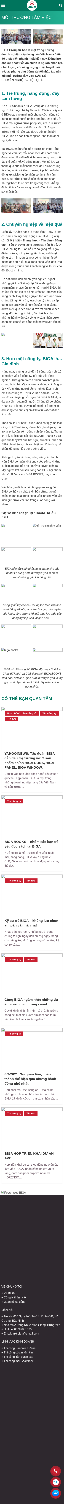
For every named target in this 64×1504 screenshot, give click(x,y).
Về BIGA (9, 1293)
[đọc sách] (47, 655)
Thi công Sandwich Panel (20, 1348)
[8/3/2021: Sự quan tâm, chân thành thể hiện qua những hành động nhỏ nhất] (32, 1048)
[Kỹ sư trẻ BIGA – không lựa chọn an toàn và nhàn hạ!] (32, 895)
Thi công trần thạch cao (18, 1356)
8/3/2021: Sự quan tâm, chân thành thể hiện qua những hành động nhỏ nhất (30, 1078)
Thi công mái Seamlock (18, 1361)
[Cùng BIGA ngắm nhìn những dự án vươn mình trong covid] (32, 973)
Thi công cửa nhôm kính (19, 1352)
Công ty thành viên (15, 1297)
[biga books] (16, 655)
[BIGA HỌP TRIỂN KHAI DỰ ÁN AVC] (32, 1127)
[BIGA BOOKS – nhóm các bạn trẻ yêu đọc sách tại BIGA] (32, 815)
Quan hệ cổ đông (14, 1301)
